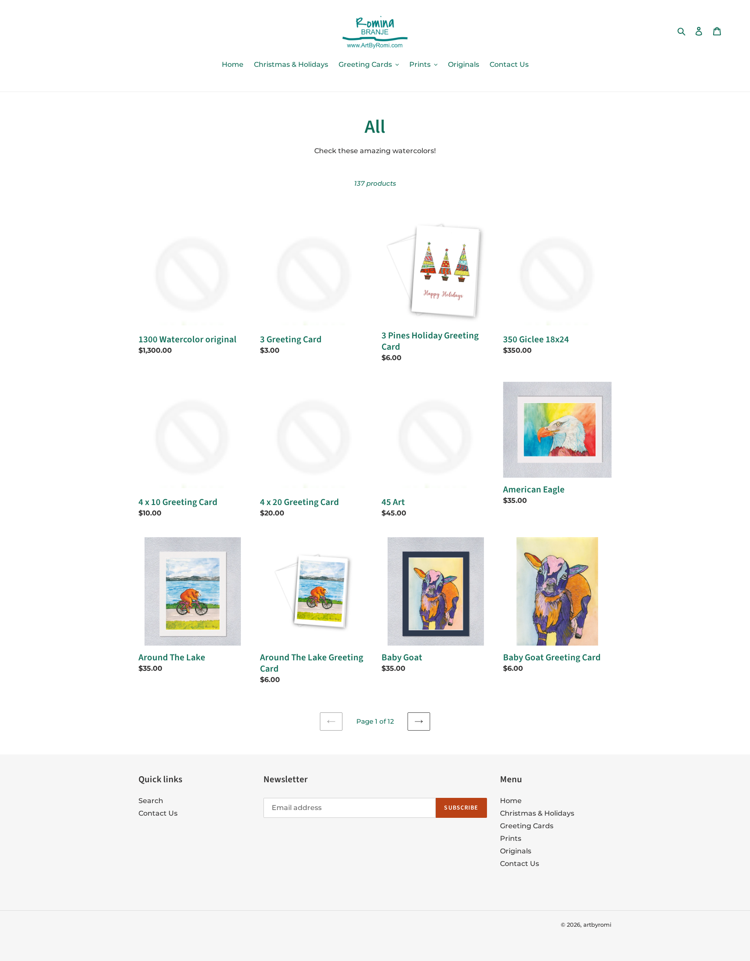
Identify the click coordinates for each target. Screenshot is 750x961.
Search (150, 801)
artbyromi (597, 924)
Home (511, 801)
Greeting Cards (526, 826)
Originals (515, 851)
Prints (510, 838)
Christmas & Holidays (537, 813)
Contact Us (158, 813)
